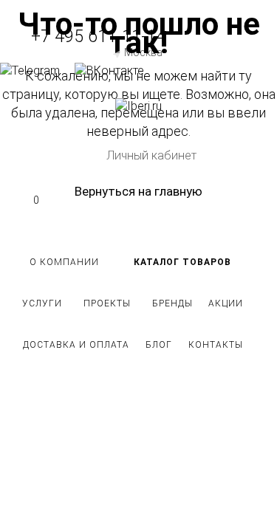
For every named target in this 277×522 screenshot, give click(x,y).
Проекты (107, 303)
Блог (159, 345)
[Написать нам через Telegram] (37, 70)
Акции (225, 303)
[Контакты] (138, 88)
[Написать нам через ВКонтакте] (109, 70)
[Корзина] (138, 136)
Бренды (172, 303)
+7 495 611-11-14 (98, 37)
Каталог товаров (182, 262)
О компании (64, 262)
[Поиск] (138, 121)
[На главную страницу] (138, 106)
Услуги (42, 303)
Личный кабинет (151, 155)
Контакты (215, 345)
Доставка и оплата (76, 345)
